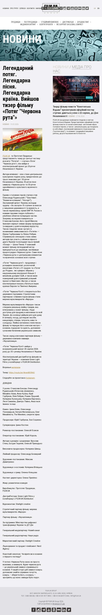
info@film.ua (75, 596)
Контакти (31, 8)
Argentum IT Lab (59, 604)
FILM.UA (6, 156)
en (98, 8)
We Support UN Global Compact (69, 24)
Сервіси (22, 8)
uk (95, 8)
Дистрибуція (68, 22)
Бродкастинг (83, 22)
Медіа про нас (72, 69)
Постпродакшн (30, 22)
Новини (6, 8)
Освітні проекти (46, 24)
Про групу (14, 8)
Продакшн (15, 22)
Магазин (39, 8)
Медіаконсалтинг (28, 24)
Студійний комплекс (50, 22)
